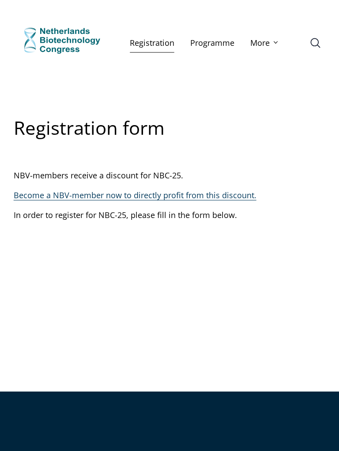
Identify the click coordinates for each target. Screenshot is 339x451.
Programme (212, 42)
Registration (152, 42)
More (260, 42)
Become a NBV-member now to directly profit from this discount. (135, 195)
